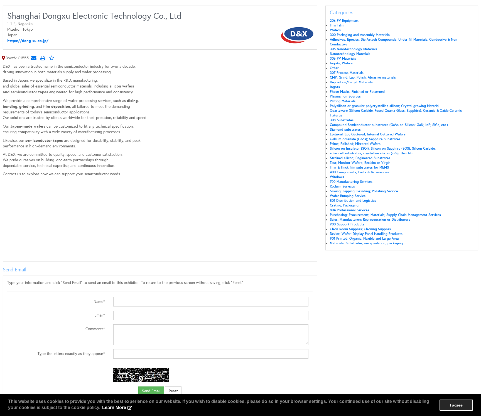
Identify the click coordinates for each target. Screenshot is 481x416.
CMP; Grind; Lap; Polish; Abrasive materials (363, 77)
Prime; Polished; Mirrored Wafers (355, 144)
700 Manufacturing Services (351, 181)
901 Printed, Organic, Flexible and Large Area (364, 238)
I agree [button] (456, 405)
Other (334, 68)
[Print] (42, 57)
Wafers (335, 30)
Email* (99, 315)
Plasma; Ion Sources (345, 96)
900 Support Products (347, 224)
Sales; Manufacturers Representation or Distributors (370, 219)
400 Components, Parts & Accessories (359, 172)
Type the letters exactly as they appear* (71, 353)
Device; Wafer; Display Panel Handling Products (366, 234)
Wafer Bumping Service (347, 196)
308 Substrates (342, 120)
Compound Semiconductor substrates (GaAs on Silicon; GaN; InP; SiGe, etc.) (389, 125)
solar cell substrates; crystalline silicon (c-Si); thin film (371, 153)
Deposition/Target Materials (351, 82)
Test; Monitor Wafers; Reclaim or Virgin (360, 162)
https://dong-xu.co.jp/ (27, 40)
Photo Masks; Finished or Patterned (357, 91)
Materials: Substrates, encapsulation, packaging (366, 243)
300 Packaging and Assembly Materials (360, 35)
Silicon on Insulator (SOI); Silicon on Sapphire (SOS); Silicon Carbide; (383, 148)
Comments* (95, 329)
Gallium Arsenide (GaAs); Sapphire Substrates (365, 139)
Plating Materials (342, 101)
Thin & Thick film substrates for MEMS (359, 167)
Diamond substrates (345, 129)
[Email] (34, 57)
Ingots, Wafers (341, 63)
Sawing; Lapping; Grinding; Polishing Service (364, 191)
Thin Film (336, 25)
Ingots (335, 87)
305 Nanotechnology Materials (353, 49)
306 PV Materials (343, 58)
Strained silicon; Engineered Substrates (360, 158)
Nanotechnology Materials (350, 54)
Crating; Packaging (344, 205)
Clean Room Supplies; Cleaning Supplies (360, 229)
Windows (337, 177)
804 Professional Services (349, 210)
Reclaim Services (342, 186)
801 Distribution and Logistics (353, 200)
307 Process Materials (347, 72)
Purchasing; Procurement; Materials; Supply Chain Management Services (385, 215)
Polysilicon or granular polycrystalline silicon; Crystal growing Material (384, 106)
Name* (99, 301)
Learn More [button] (114, 407)
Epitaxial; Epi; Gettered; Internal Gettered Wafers (368, 134)
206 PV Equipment (344, 20)
